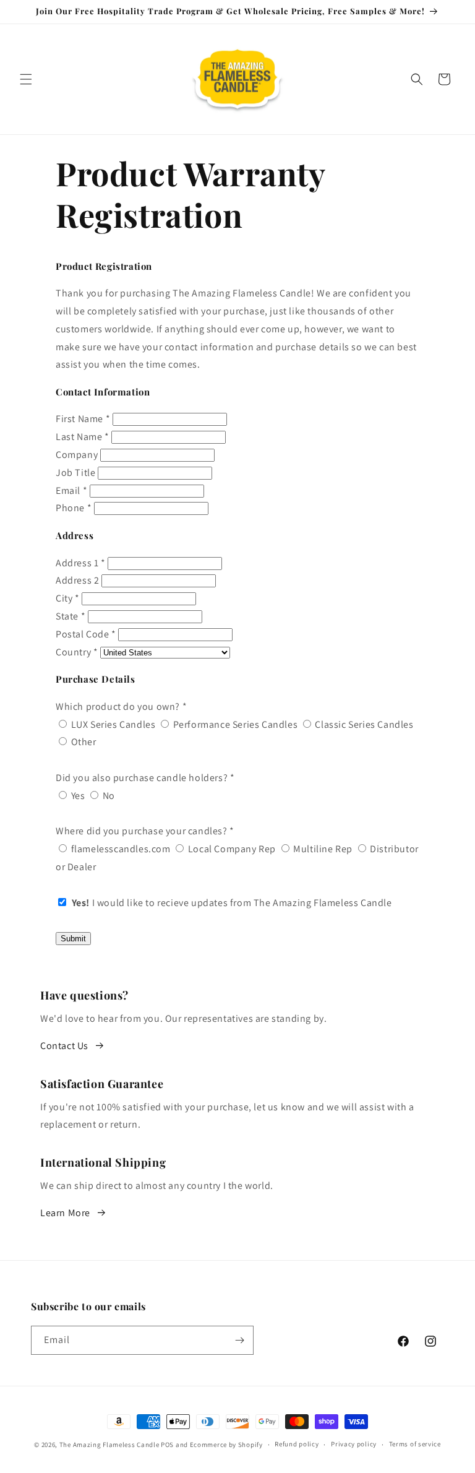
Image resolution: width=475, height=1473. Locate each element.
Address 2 (77, 580)
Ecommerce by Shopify (226, 1444)
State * (70, 616)
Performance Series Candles (234, 724)
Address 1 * (81, 562)
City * (68, 598)
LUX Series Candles (112, 724)
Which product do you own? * (121, 706)
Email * (71, 490)
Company (77, 454)
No (107, 795)
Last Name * (82, 436)
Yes (77, 795)
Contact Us (64, 1045)
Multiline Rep (322, 848)
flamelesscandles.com (120, 848)
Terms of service (415, 1444)
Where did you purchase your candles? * (145, 830)
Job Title (75, 472)
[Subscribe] (239, 1340)
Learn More (65, 1212)
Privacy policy (354, 1444)
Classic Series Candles (363, 724)
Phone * (74, 507)
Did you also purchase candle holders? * (145, 777)
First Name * (83, 418)
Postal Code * (86, 634)
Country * (77, 652)
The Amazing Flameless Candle (109, 1444)
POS (167, 1444)
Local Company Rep (231, 848)
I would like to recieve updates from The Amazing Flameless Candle (232, 902)
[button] (26, 79)
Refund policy (297, 1444)
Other (82, 741)
